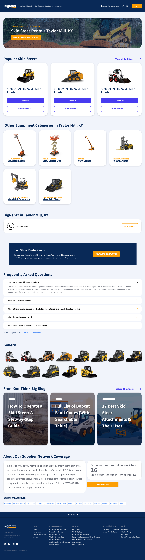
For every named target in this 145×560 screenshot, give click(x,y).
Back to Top (71, 514)
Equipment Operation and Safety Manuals (86, 537)
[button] (130, 226)
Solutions (48, 6)
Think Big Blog (77, 532)
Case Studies (76, 542)
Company (57, 6)
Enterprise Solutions (56, 532)
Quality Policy (125, 534)
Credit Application (78, 545)
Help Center (76, 529)
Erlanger (97, 503)
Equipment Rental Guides (80, 534)
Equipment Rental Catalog (57, 529)
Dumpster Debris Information (82, 539)
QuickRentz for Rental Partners (59, 542)
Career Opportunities (40, 534)
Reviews (35, 537)
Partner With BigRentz (110, 532)
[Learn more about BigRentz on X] (5, 544)
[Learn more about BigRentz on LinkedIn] (17, 544)
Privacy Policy (125, 529)
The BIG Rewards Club (56, 537)
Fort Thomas (88, 503)
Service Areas (39, 6)
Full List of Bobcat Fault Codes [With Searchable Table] (72, 416)
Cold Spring (31, 503)
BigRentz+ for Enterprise (111, 529)
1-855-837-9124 (22, 226)
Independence (61, 503)
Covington (7, 503)
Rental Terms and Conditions (130, 537)
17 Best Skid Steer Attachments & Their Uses (116, 416)
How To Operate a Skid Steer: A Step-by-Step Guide (25, 416)
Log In (137, 6)
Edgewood (40, 503)
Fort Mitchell (50, 503)
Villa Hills (105, 503)
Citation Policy (126, 532)
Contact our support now (32, 332)
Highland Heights (19, 503)
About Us (36, 529)
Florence (122, 503)
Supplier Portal (54, 545)
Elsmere (79, 503)
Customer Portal (54, 534)
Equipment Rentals (26, 6)
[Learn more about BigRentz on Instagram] (13, 544)
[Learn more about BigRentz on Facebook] (9, 544)
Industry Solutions (55, 539)
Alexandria (113, 503)
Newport (71, 503)
